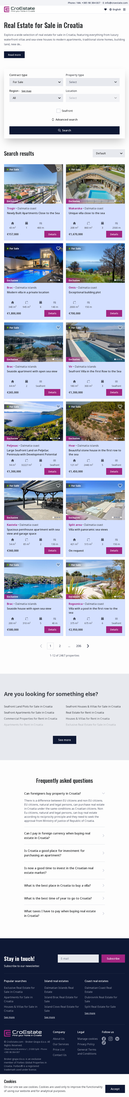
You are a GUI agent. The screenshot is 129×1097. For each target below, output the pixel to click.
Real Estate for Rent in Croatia (85, 712)
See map (26, 91)
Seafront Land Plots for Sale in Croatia (28, 706)
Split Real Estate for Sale (100, 1007)
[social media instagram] (110, 1039)
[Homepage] (19, 9)
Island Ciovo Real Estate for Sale (61, 1009)
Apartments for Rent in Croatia (23, 724)
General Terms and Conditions (86, 1051)
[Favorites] (105, 9)
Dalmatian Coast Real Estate (98, 990)
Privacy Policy (86, 1044)
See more (9, 1017)
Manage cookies (87, 1039)
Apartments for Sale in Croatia (18, 999)
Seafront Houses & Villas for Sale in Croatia (93, 706)
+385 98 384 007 (12, 1052)
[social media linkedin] (117, 1039)
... (69, 646)
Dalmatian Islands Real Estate (59, 990)
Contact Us (60, 1055)
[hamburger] (124, 9)
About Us (58, 1039)
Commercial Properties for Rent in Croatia (30, 718)
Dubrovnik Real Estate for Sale (101, 999)
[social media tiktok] (103, 1043)
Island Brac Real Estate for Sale (61, 999)
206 (78, 646)
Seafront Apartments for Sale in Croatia (29, 712)
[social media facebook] (103, 1039)
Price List (59, 1049)
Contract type (18, 75)
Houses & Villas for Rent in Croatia (88, 718)
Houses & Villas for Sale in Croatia (20, 1009)
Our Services (61, 1044)
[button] (64, 792)
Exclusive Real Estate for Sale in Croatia (91, 724)
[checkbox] (58, 111)
